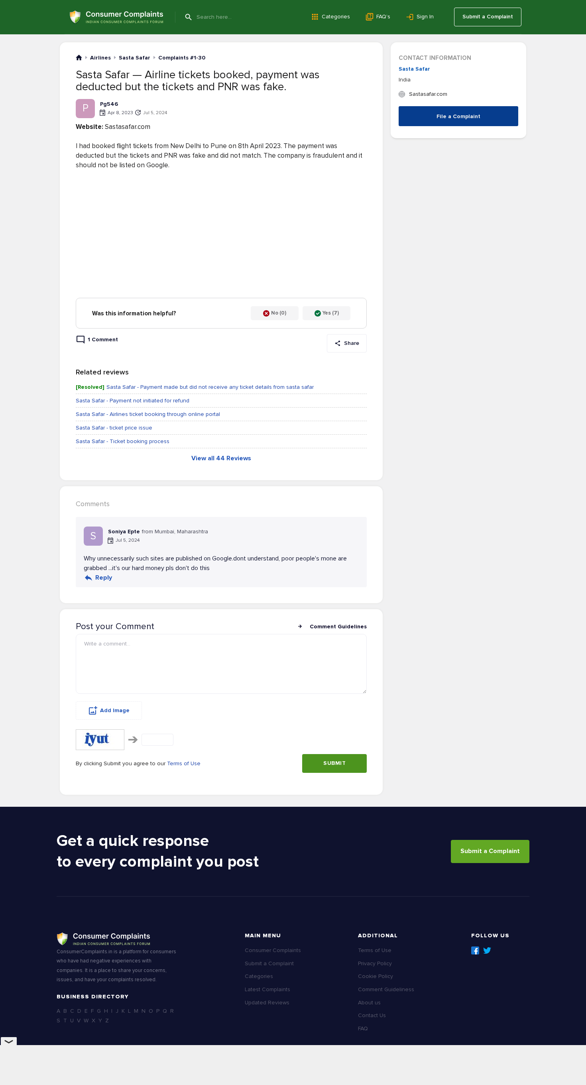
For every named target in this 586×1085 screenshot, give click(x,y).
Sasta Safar (414, 68)
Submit (334, 763)
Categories (336, 16)
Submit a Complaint (487, 16)
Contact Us (372, 1015)
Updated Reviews (267, 1002)
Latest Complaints (267, 989)
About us (369, 1002)
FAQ (363, 1028)
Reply (103, 578)
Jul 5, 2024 (155, 113)
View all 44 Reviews (221, 458)
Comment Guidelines (338, 626)
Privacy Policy (375, 963)
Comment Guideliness (386, 989)
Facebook (475, 950)
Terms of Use (184, 763)
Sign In (425, 16)
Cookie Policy (375, 976)
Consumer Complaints (273, 950)
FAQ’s (383, 16)
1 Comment (103, 339)
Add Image (115, 710)
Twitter (487, 950)
